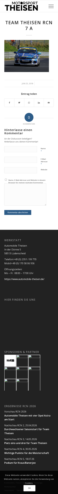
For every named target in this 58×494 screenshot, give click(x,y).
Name (43, 149)
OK (29, 488)
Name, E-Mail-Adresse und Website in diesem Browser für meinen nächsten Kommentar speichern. (27, 182)
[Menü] (50, 6)
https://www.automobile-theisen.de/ (24, 279)
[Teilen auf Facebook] (9, 102)
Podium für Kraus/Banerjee (20, 462)
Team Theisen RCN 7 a (29, 25)
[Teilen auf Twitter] (19, 102)
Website (44, 169)
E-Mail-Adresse (44, 161)
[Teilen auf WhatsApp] (29, 102)
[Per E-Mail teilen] (49, 102)
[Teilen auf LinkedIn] (39, 102)
